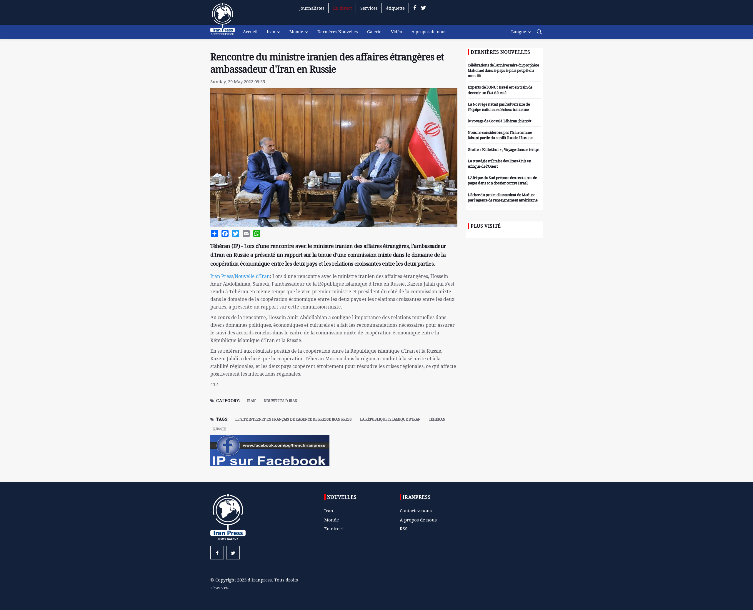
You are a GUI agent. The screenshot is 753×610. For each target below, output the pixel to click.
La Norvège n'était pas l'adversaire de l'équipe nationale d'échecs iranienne (499, 106)
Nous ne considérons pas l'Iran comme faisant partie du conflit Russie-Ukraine (500, 135)
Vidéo (396, 31)
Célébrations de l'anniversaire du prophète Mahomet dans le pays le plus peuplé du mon (503, 70)
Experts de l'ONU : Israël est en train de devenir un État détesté (500, 89)
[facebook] (415, 8)
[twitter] (423, 8)
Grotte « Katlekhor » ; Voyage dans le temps (503, 149)
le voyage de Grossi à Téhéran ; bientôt (500, 121)
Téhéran (437, 419)
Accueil (250, 31)
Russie (219, 428)
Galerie (374, 31)
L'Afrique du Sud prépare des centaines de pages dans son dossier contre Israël (502, 180)
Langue (518, 31)
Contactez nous (416, 511)
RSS (403, 528)
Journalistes (311, 8)
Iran (271, 31)
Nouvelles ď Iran (280, 400)
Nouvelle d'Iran (252, 276)
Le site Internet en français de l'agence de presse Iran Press (293, 419)
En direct (342, 8)
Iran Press (221, 276)
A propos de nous (429, 31)
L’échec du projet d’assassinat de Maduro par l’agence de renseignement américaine (502, 197)
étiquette (395, 8)
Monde (296, 31)
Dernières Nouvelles (337, 31)
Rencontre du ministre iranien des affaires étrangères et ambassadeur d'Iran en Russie (327, 63)
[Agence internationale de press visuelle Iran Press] (225, 22)
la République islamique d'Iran (390, 419)
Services (369, 8)
